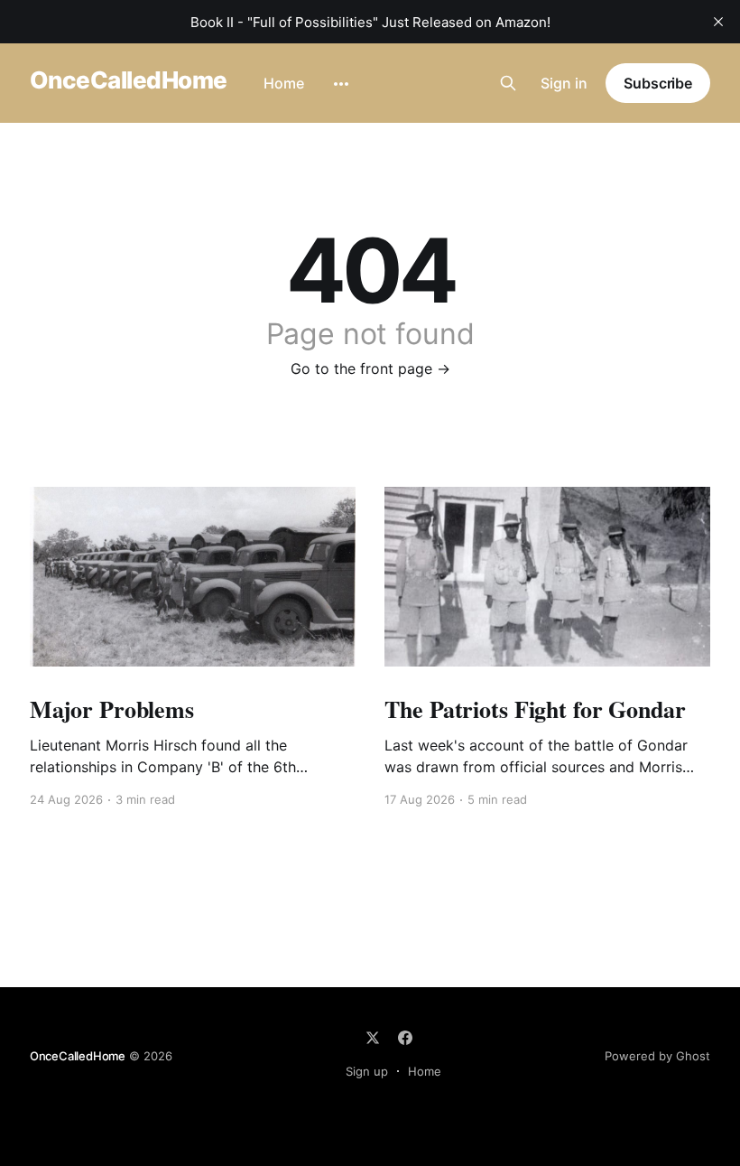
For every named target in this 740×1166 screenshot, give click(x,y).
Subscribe (658, 83)
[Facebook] (405, 1038)
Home (284, 83)
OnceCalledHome (128, 80)
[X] (372, 1038)
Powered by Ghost (657, 1056)
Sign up (367, 1071)
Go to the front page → (370, 368)
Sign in (564, 83)
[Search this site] (508, 83)
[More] (341, 84)
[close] (718, 21)
